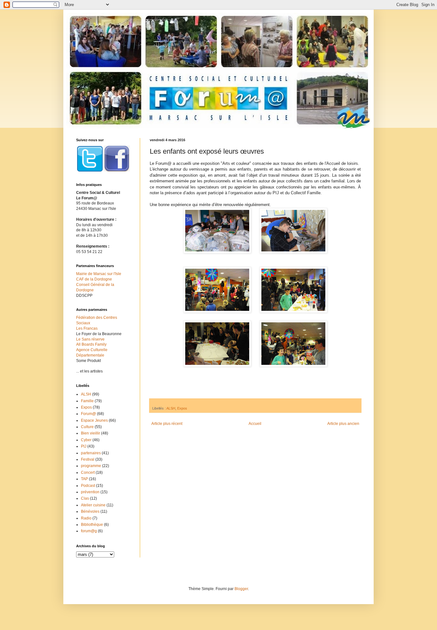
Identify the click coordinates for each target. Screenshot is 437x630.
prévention (90, 492)
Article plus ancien (343, 423)
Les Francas (87, 328)
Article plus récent (166, 423)
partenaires (91, 453)
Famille (87, 401)
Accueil (255, 423)
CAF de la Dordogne (94, 279)
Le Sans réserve (90, 339)
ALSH (170, 408)
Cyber (86, 440)
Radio (86, 518)
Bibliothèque (92, 524)
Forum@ (88, 413)
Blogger (241, 589)
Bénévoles (90, 511)
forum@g (89, 531)
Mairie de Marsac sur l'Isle (98, 274)
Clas (85, 498)
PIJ (83, 446)
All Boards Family (91, 344)
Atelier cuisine (93, 505)
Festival (87, 459)
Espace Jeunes (94, 420)
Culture (87, 427)
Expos (182, 408)
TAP (84, 479)
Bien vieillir (90, 433)
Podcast (88, 485)
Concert (88, 472)
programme (91, 466)
